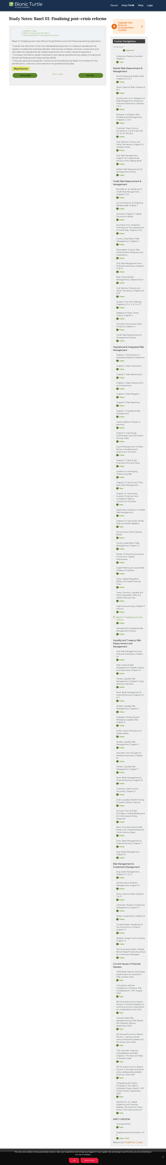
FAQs (140, 5)
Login (150, 5)
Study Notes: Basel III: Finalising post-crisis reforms (41, 35)
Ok (74, 1160)
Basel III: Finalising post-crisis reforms (36, 33)
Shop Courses (21, 68)
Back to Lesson (58, 74)
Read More (89, 1160)
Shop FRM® (128, 5)
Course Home (118, 47)
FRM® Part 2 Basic (30, 31)
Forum (114, 5)
